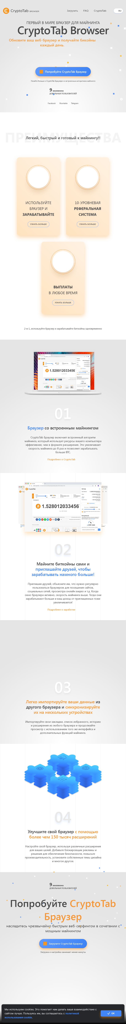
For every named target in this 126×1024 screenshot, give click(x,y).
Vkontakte (63, 103)
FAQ (86, 10)
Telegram (74, 103)
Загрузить (72, 10)
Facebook (52, 103)
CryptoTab (100, 10)
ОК (113, 1013)
